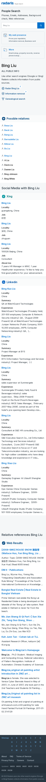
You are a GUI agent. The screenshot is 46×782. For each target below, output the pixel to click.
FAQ (11, 756)
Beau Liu (8, 125)
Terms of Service (23, 756)
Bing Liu (8, 155)
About (4, 756)
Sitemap (5, 738)
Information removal (15, 93)
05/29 (4, 770)
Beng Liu (8, 134)
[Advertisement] (23, 109)
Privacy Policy (8, 760)
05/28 (10, 770)
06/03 (12, 766)
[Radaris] (8, 3)
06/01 (24, 766)
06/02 (18, 766)
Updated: (5, 766)
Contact (30, 760)
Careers (20, 760)
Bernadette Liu (11, 139)
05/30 (36, 766)
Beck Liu (8, 130)
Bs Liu (7, 148)
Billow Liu (9, 144)
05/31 (30, 766)
